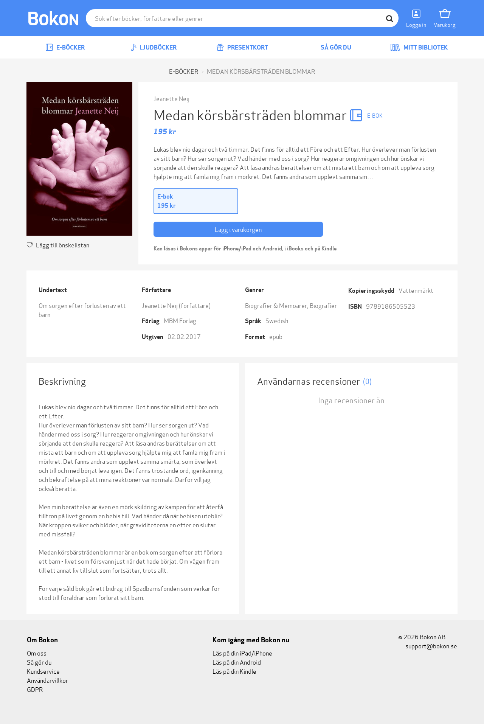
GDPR (35, 689)
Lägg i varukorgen (238, 229)
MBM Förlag (180, 320)
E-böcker (70, 47)
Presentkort (247, 47)
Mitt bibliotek (425, 47)
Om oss (37, 652)
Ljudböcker (157, 47)
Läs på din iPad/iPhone (242, 652)
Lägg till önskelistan (62, 244)
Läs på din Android (237, 661)
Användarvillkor (47, 680)
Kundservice (43, 671)
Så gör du (335, 47)
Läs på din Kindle (234, 671)
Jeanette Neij (171, 98)
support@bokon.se (430, 645)
